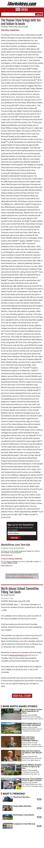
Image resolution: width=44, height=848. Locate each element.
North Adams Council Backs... (24, 815)
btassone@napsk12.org (18, 655)
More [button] (39, 799)
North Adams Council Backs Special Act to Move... (32, 711)
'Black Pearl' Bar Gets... (22, 797)
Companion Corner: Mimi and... (24, 824)
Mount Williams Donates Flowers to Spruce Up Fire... (32, 766)
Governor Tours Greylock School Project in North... (32, 779)
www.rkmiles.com (6, 565)
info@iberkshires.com (26, 577)
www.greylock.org (6, 555)
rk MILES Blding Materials (11, 559)
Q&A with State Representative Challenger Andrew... (30, 739)
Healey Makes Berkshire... (22, 806)
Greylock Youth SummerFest (12, 548)
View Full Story (22, 696)
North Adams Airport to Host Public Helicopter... (32, 724)
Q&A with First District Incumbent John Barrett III (32, 753)
